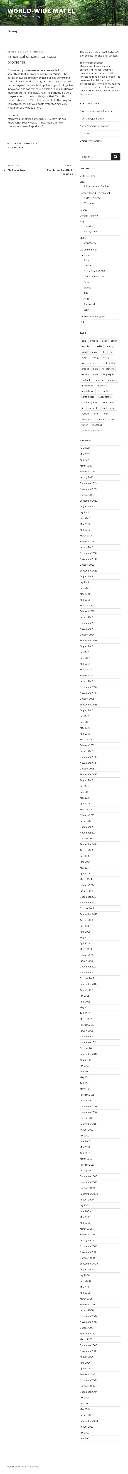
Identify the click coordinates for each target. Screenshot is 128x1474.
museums (102, 385)
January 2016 (86, 751)
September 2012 (88, 984)
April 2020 (85, 460)
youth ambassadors (91, 430)
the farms (86, 419)
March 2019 (86, 535)
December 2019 (88, 483)
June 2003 (85, 1438)
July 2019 (84, 512)
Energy (83, 210)
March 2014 (86, 879)
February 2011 (87, 1094)
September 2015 (88, 774)
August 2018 (86, 576)
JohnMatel (36, 52)
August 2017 (86, 646)
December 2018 (88, 553)
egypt (84, 357)
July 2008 (85, 1275)
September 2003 (89, 1421)
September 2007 (89, 1333)
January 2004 (87, 1415)
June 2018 (85, 588)
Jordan (87, 298)
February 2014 (87, 885)
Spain (86, 309)
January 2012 (86, 1030)
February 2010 (87, 1164)
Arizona (87, 260)
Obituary (12, 31)
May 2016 (85, 727)
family (106, 357)
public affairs (105, 396)
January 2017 (86, 681)
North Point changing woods (94, 126)
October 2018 (87, 564)
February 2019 (87, 541)
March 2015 (86, 809)
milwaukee (87, 385)
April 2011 (84, 1083)
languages (108, 374)
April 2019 (85, 530)
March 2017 (86, 669)
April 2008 (85, 1292)
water (84, 425)
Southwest (89, 304)
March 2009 (86, 1228)
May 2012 (85, 1007)
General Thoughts (25, 143)
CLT (104, 352)
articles (18, 148)
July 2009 (85, 1205)
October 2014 (87, 838)
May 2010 (85, 1147)
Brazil (82, 181)
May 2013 (85, 937)
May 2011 (84, 1077)
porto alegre (87, 396)
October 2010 (87, 1118)
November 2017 (88, 629)
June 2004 (85, 1403)
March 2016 (86, 739)
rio (82, 408)
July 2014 (84, 856)
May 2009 (85, 1217)
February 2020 (87, 471)
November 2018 (88, 559)
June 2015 (85, 792)
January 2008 (87, 1310)
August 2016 (86, 710)
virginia (111, 419)
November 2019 (88, 489)
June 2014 (85, 861)
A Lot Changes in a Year (92, 118)
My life (83, 238)
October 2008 (87, 1258)
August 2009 (87, 1199)
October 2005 (87, 1386)
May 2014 (85, 867)
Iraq (82, 221)
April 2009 (85, 1223)
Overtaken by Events (91, 140)
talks (95, 413)
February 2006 (87, 1374)
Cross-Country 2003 (94, 271)
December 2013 (88, 896)
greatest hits (108, 363)
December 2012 (88, 966)
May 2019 (85, 524)
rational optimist (89, 402)
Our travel (85, 255)
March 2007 (86, 1339)
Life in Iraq (89, 226)
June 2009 (85, 1211)
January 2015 (86, 821)
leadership (86, 380)
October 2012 (87, 978)
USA (82, 322)
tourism (100, 419)
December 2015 (88, 757)
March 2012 (86, 1019)
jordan (96, 374)
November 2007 (88, 1322)
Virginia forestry (92, 197)
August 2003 (87, 1426)
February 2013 (87, 955)
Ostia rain (85, 133)
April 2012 (85, 1013)
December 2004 (88, 1392)
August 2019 (86, 506)
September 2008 (89, 1263)
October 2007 (87, 1327)
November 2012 (88, 972)
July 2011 (84, 1065)
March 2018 (86, 605)
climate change (89, 352)
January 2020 (87, 477)
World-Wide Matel (41, 10)
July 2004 (85, 1397)
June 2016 (85, 722)
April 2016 (85, 733)
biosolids (86, 346)
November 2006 (88, 1351)
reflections (108, 402)
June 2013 (85, 931)
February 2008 (87, 1304)
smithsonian (108, 408)
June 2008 (85, 1281)
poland (106, 391)
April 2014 (85, 873)
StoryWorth (90, 243)
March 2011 (85, 1089)
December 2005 (88, 1380)
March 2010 (86, 1158)
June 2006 (85, 1362)
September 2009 (89, 1194)
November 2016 (88, 693)
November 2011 (88, 1042)
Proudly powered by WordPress (23, 1466)
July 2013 (84, 926)
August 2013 (86, 920)
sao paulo (93, 408)
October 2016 (87, 698)
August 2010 (86, 1129)
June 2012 (85, 1001)
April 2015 (85, 803)
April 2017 (85, 663)
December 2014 (88, 827)
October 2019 (87, 495)
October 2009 (87, 1188)
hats (95, 368)
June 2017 (85, 658)
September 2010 (88, 1124)
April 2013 (85, 943)
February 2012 (87, 1025)
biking (114, 340)
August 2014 (86, 850)
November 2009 (88, 1182)
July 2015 (84, 786)
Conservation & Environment (95, 193)
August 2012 (86, 990)
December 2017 (88, 623)
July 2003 (84, 1432)
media (99, 380)
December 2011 (88, 1036)
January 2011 (86, 1100)
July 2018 (84, 582)
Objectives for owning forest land (97, 111)
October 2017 (87, 634)
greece (85, 368)
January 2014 (86, 891)
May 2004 (85, 1409)
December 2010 (88, 1106)
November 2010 (88, 1112)
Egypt (87, 282)
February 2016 (87, 745)
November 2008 (88, 1252)
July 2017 (84, 652)
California (88, 265)
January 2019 (86, 547)
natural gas (87, 391)
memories (112, 380)
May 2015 (85, 797)
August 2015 (86, 780)
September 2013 (88, 914)
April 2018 (85, 599)
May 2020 (85, 454)
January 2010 (86, 1170)
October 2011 (87, 1048)
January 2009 (87, 1240)
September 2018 (88, 570)
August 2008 (87, 1269)
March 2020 (86, 465)
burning (110, 346)
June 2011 (85, 1071)
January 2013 (86, 961)
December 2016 (88, 687)
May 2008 (85, 1287)
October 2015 (87, 768)
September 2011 (88, 1054)
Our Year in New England (92, 316)
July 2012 (84, 995)
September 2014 (88, 844)
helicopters (108, 368)
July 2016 (84, 716)
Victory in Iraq (91, 231)
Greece (87, 287)
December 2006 (88, 1345)
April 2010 (85, 1153)
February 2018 (87, 611)
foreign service (89, 363)
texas (106, 413)
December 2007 (88, 1316)
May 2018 (85, 594)
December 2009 (88, 1176)
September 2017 (88, 640)
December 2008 (88, 1246)
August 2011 (86, 1060)
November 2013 (88, 902)
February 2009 (87, 1234)
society (85, 413)
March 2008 (86, 1298)
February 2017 (87, 675)
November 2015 (88, 763)
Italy (86, 293)
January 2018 (86, 617)
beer (104, 340)
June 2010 (85, 1141)
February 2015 (87, 815)
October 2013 (87, 908)
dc (111, 352)
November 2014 (88, 832)
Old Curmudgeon (88, 249)
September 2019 (88, 500)
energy (95, 357)
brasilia (98, 346)
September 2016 (88, 704)
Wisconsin (89, 203)
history (85, 374)
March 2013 (86, 949)
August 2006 (87, 1356)
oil (98, 391)
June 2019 (85, 518)
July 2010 (84, 1135)
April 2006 (85, 1368)
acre (83, 340)
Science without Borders (96, 186)
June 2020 (85, 448)
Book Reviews (87, 175)
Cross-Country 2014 (94, 276)
